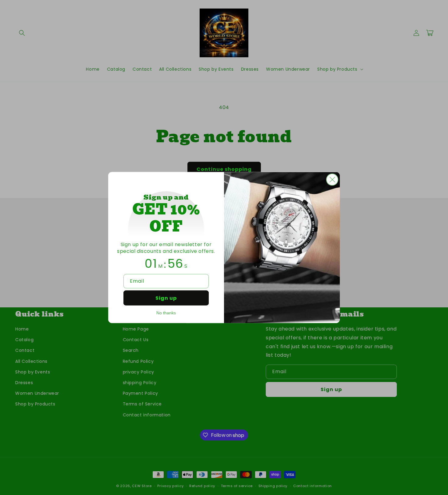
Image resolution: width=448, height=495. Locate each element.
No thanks (166, 312)
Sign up (166, 298)
